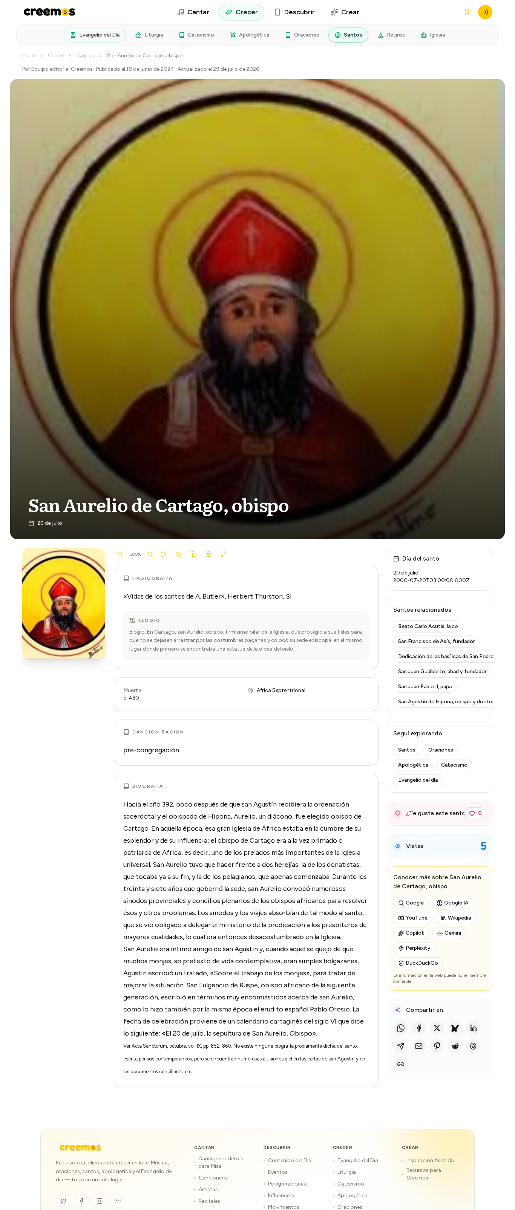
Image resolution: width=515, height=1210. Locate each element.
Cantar (198, 12)
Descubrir (299, 12)
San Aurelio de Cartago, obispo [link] (145, 55)
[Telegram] (400, 1046)
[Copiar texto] (193, 554)
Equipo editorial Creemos (62, 69)
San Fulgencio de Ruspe (222, 985)
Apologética (254, 35)
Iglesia (437, 35)
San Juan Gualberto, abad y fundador (442, 671)
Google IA (456, 903)
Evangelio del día (418, 780)
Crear (350, 12)
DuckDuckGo (422, 963)
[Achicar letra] (120, 554)
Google (415, 903)
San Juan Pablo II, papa (425, 686)
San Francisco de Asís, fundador (436, 641)
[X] (436, 1028)
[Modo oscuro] (178, 554)
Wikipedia (459, 918)
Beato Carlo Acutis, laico (428, 626)
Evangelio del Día (99, 35)
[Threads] (473, 1046)
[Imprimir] (208, 554)
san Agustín (259, 804)
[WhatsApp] (400, 1028)
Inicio (28, 55)
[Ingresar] (485, 12)
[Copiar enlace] (400, 1064)
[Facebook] (418, 1028)
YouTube (417, 918)
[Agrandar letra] (150, 554)
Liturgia (153, 35)
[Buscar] (467, 12)
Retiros (396, 35)
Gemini (452, 933)
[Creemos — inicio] (49, 12)
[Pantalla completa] (224, 554)
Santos (353, 35)
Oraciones (306, 35)
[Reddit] (455, 1046)
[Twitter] (63, 1200)
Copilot (415, 933)
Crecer (247, 12)
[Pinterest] (436, 1046)
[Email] (418, 1046)
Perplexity (418, 948)
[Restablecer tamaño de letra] (163, 554)
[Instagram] (99, 1200)
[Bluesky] (455, 1028)
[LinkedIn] (473, 1028)
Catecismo (201, 35)
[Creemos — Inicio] (80, 1147)
